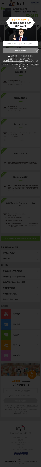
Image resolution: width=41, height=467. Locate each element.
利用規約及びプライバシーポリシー (13, 61)
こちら (15, 68)
